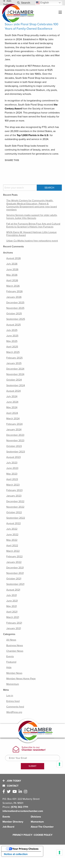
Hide (9, 667)
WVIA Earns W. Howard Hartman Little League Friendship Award (31, 234)
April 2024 (12, 413)
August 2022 (13, 523)
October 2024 (14, 379)
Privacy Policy (22, 834)
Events (10, 656)
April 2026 (12, 280)
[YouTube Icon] (15, 791)
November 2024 (15, 374)
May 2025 (11, 341)
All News (11, 639)
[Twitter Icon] (9, 791)
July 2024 (11, 396)
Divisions (36, 816)
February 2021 (14, 622)
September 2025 (15, 319)
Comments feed (15, 706)
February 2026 (14, 291)
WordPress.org (14, 712)
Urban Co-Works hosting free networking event (32, 240)
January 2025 (13, 363)
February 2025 (14, 357)
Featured (11, 662)
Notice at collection (16, 854)
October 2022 (14, 512)
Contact (12, 785)
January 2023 (13, 495)
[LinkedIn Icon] (21, 791)
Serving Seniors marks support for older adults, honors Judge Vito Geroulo (31, 217)
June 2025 (12, 335)
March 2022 (13, 551)
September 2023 (15, 451)
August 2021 (13, 589)
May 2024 (11, 407)
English (44, 2)
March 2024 (13, 418)
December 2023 (15, 435)
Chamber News (14, 651)
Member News (14, 673)
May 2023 (11, 473)
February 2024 (14, 424)
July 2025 (11, 330)
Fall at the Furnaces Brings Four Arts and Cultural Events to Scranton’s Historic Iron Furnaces (33, 225)
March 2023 (13, 484)
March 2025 (13, 352)
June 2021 (12, 600)
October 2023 (14, 446)
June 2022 (12, 534)
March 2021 (12, 617)
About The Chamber (42, 827)
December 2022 (15, 501)
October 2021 (13, 578)
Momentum (12, 684)
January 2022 (13, 562)
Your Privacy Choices (25, 848)
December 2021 (15, 567)
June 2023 (12, 468)
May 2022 (11, 540)
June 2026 (12, 269)
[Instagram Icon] (26, 791)
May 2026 (11, 275)
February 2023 (14, 490)
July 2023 (11, 462)
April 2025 (12, 346)
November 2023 (15, 440)
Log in (9, 695)
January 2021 (13, 628)
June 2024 (12, 401)
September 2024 (15, 385)
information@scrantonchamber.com (23, 811)
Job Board (8, 827)
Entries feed (13, 701)
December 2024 (15, 368)
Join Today (13, 780)
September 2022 (15, 517)
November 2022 (15, 506)
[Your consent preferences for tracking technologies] (59, 852)
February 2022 (14, 556)
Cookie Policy (43, 834)
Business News (14, 645)
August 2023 (13, 457)
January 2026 (13, 297)
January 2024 (13, 429)
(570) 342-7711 (19, 807)
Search (25, 2)
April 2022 (12, 545)
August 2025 (13, 324)
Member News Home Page (21, 678)
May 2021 (11, 606)
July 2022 (11, 528)
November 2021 (15, 573)
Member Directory (13, 821)
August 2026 (13, 258)
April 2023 (12, 479)
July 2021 (11, 595)
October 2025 (14, 313)
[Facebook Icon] (4, 791)
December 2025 (15, 302)
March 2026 (13, 286)
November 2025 (15, 308)
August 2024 (13, 391)
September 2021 (15, 584)
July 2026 (11, 263)
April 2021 (11, 611)
